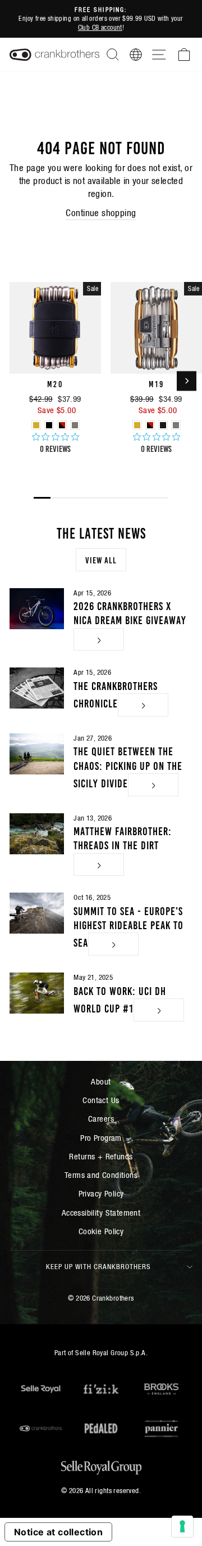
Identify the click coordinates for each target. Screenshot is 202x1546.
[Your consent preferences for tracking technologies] (182, 1526)
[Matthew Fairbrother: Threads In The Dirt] (37, 833)
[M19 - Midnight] (163, 425)
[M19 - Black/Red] (150, 425)
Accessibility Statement (101, 1212)
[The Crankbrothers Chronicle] (37, 688)
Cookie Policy (101, 1231)
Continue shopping (101, 213)
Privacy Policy (101, 1193)
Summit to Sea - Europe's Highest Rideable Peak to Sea (128, 925)
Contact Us (100, 1100)
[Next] (186, 381)
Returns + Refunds (100, 1156)
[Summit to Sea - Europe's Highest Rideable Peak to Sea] (37, 913)
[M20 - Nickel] (75, 425)
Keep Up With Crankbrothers (98, 1266)
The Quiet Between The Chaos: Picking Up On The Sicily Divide (128, 766)
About (101, 1081)
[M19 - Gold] (137, 425)
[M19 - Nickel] (176, 425)
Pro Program (101, 1137)
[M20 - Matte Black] (49, 425)
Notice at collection (58, 1532)
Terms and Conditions (101, 1175)
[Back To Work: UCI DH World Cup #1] (37, 993)
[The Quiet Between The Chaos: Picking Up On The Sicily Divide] (37, 753)
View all (101, 559)
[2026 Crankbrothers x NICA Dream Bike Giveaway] (37, 608)
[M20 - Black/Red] (62, 425)
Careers (101, 1118)
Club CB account (100, 27)
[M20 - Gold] (36, 425)
